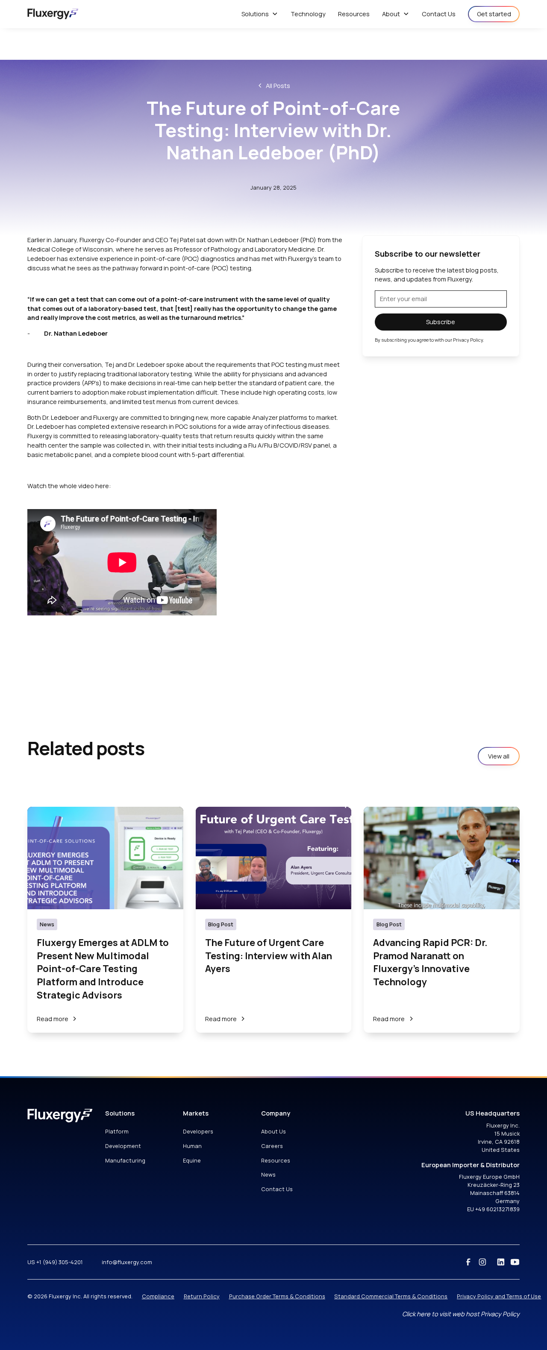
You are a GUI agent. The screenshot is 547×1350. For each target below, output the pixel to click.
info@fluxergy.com (127, 1262)
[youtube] (515, 1262)
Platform (117, 1131)
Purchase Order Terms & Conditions (277, 1296)
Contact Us (277, 1189)
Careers (272, 1146)
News (268, 1174)
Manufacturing (125, 1160)
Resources (275, 1160)
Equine (192, 1160)
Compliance (158, 1296)
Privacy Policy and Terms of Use (499, 1296)
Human (192, 1146)
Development (123, 1146)
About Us (273, 1131)
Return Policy (202, 1296)
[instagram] (482, 1262)
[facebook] (468, 1262)
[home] (53, 14)
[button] (259, 14)
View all (498, 756)
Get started (494, 13)
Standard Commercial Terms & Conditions (390, 1296)
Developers (198, 1131)
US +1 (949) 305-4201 (55, 1262)
